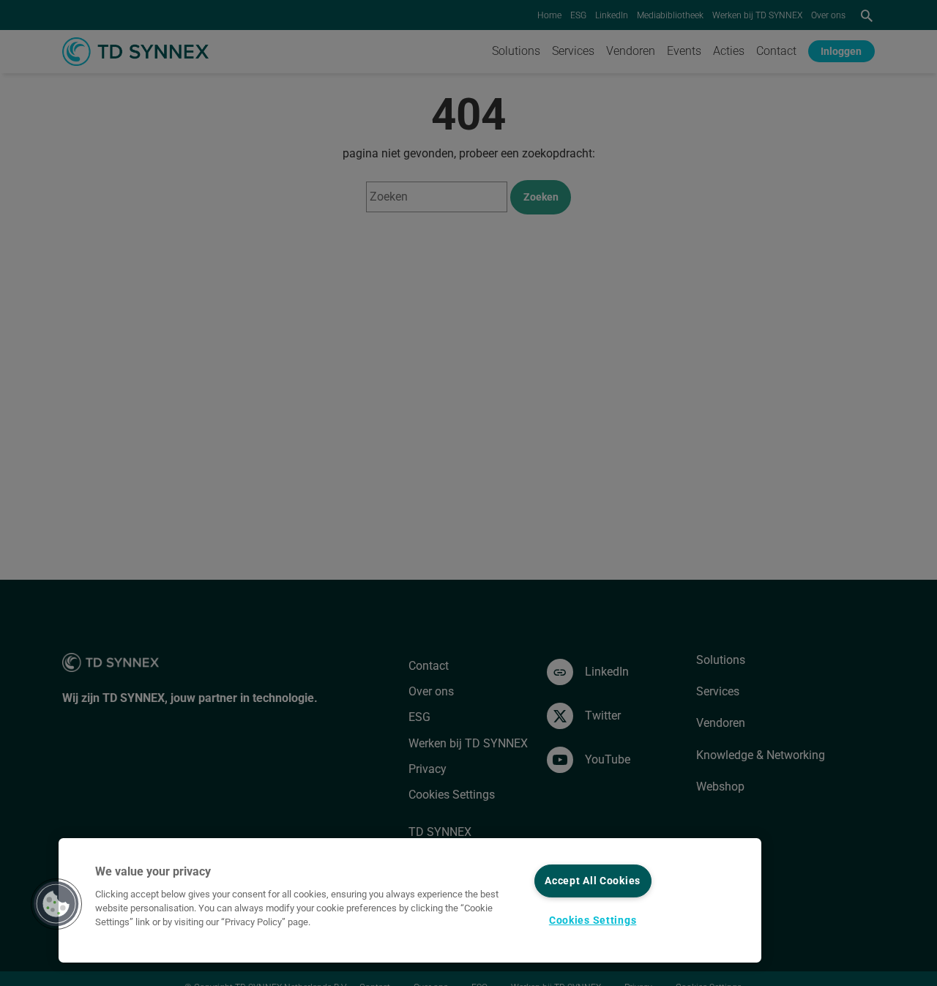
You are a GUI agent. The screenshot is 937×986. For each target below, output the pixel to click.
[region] (410, 900)
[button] (56, 904)
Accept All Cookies (593, 881)
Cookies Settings (593, 920)
